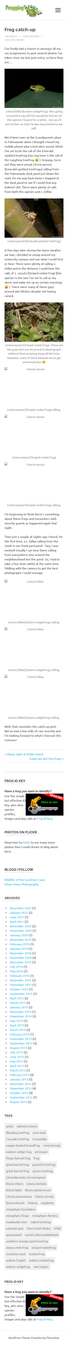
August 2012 (18, 1102)
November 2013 (21, 1038)
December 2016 (20, 962)
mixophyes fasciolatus (21, 1209)
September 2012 (21, 1097)
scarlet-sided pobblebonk (41, 1234)
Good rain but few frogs (45, 758)
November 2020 (21, 930)
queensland (14, 1234)
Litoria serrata (44, 1196)
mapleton (47, 1203)
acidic (9, 1126)
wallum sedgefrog (18, 1266)
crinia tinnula (51, 1145)
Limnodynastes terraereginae (26, 1177)
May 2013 (16, 1061)
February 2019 (19, 944)
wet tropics (41, 1266)
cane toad (39, 1132)
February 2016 (19, 975)
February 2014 (19, 1034)
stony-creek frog (17, 1247)
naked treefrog (41, 1222)
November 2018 (21, 957)
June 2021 (17, 917)
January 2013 (19, 1079)
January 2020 (19, 935)
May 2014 (16, 1020)
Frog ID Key (44, 818)
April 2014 (17, 1025)
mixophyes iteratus (45, 1215)
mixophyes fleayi (17, 1215)
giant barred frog (17, 1164)
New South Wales (39, 1228)
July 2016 (16, 966)
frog (36, 1158)
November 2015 (21, 984)
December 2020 (20, 926)
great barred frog (17, 1171)
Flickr (26, 842)
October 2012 (19, 1093)
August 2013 (18, 1047)
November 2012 (21, 1088)
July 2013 (16, 1052)
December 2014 (20, 1011)
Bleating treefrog (17, 1132)
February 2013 (19, 1075)
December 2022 (20, 908)
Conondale (39, 1139)
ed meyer (41, 1152)
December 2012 (20, 1084)
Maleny (33, 1203)
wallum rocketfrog (41, 1260)
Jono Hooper (30, 36)
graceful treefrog (43, 1164)
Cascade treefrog (17, 1139)
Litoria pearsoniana (19, 1196)
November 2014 (21, 1016)
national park (14, 1228)
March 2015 (18, 1002)
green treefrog (43, 1171)
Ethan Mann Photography (22, 884)
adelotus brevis (27, 1126)
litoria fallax (14, 1190)
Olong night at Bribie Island (24, 754)
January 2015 (19, 1007)
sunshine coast (16, 1254)
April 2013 (17, 1066)
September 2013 (21, 1043)
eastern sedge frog (19, 1152)
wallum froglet (16, 1260)
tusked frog (37, 1254)
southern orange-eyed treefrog (27, 1241)
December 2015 (20, 980)
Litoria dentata (36, 1183)
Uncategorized (14, 39)
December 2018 (20, 953)
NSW (57, 1228)
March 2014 (18, 1029)
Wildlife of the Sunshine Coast (25, 879)
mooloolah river (16, 1222)
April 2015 (17, 998)
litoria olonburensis (38, 1190)
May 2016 (16, 971)
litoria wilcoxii (15, 1203)
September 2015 (21, 993)
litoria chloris (14, 1183)
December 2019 (20, 939)
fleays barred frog (18, 1158)
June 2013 (17, 1057)
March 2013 (18, 1070)
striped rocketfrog (44, 1247)
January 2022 (19, 912)
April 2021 (17, 921)
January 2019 (19, 948)
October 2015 (19, 989)
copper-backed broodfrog (23, 1145)
